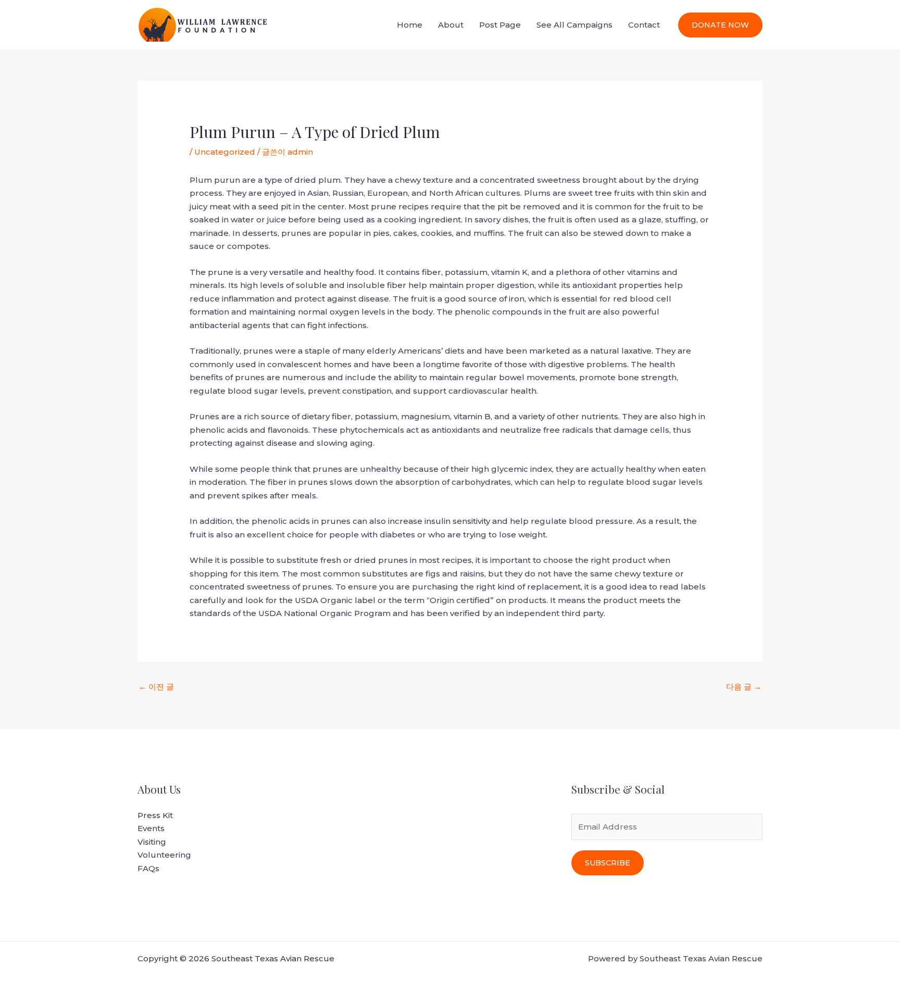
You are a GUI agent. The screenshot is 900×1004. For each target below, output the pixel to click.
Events (151, 828)
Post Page (500, 25)
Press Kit (155, 815)
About (451, 25)
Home (409, 25)
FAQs (148, 868)
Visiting (152, 842)
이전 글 (156, 687)
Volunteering (164, 855)
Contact (644, 25)
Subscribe (607, 863)
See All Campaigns (574, 25)
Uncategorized (224, 152)
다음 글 (743, 687)
